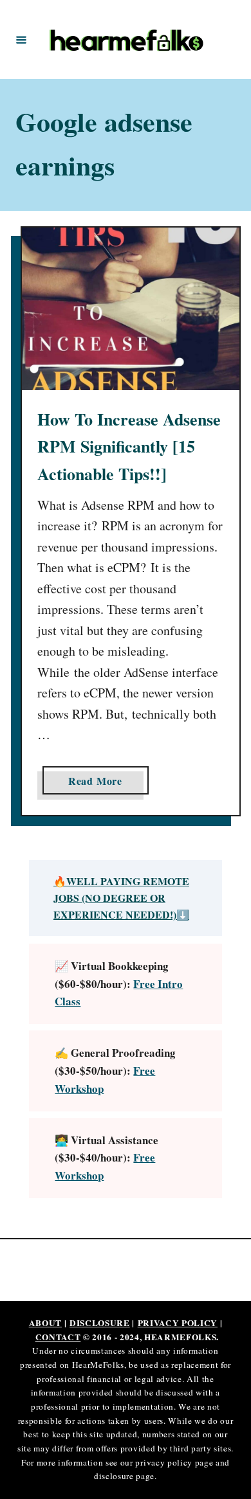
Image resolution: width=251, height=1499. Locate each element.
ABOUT (45, 1322)
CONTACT (58, 1337)
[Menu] (21, 39)
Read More (100, 783)
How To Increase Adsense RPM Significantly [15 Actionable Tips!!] (129, 446)
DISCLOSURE (100, 1322)
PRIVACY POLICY (178, 1322)
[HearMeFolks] (127, 39)
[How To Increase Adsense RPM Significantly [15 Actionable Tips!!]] (130, 309)
